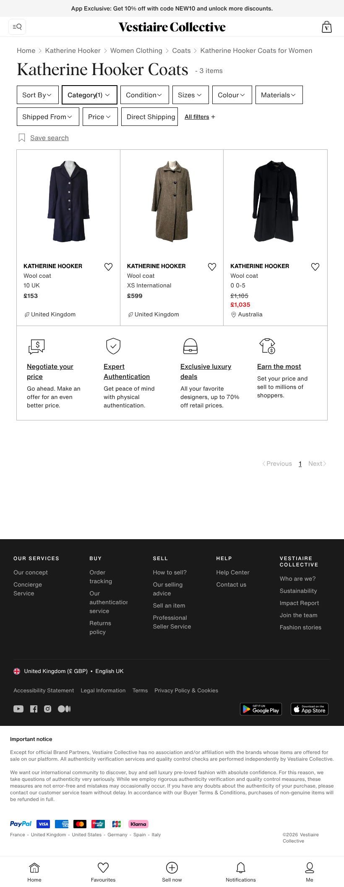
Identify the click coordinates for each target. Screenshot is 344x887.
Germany (117, 835)
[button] (327, 27)
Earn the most (279, 366)
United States (87, 835)
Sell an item (169, 605)
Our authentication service (109, 602)
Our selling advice (167, 589)
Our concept (30, 572)
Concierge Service (27, 589)
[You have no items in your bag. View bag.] (327, 27)
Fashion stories (300, 627)
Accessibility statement (43, 690)
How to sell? (170, 572)
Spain (139, 835)
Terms (140, 690)
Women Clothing (136, 50)
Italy (156, 835)
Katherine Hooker (72, 50)
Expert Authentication (127, 371)
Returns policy (100, 628)
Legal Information (103, 690)
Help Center (233, 572)
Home (26, 50)
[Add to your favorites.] (109, 267)
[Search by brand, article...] (17, 27)
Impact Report (299, 603)
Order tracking (100, 577)
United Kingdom (48, 835)
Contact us (231, 584)
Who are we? (298, 578)
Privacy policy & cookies (186, 690)
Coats (181, 50)
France (17, 835)
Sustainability (298, 591)
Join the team (299, 615)
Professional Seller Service (172, 622)
